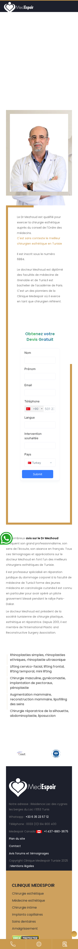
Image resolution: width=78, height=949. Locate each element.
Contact (15, 846)
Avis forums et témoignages (29, 853)
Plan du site (17, 839)
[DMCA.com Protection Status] (25, 938)
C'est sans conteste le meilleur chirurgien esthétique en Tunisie (39, 241)
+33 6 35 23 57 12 (37, 817)
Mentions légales (22, 866)
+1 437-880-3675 (56, 831)
